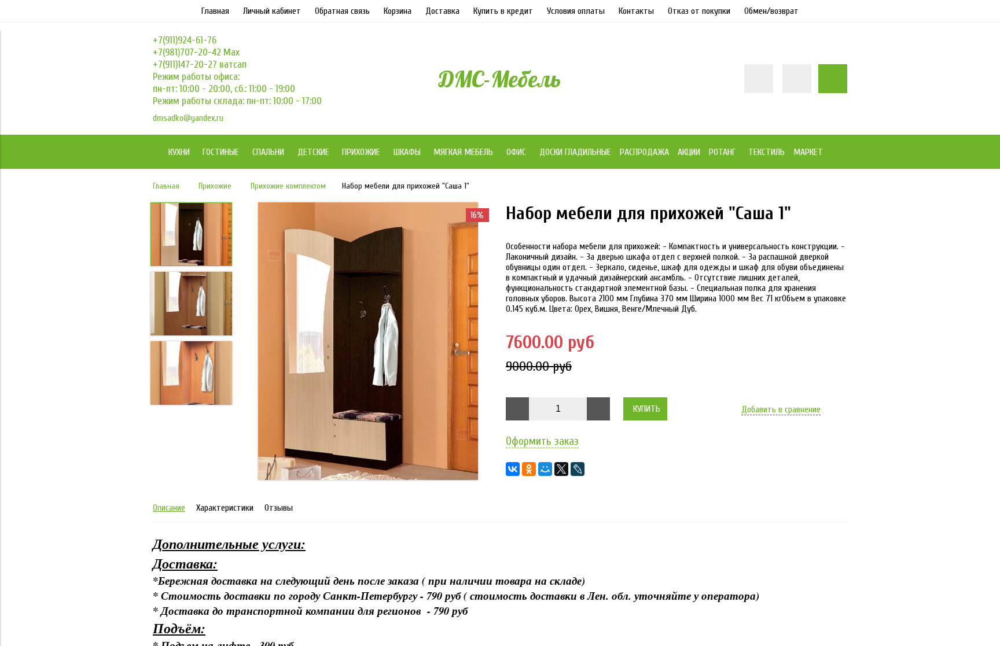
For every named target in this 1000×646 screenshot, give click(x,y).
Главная (215, 11)
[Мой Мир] (545, 469)
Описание (169, 508)
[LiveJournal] (577, 469)
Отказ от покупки (699, 11)
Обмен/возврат (771, 11)
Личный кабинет (272, 11)
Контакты (636, 11)
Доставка (442, 11)
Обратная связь (342, 11)
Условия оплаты (576, 11)
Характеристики (224, 508)
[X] (561, 469)
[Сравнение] (796, 78)
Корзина (397, 11)
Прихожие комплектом (288, 186)
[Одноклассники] (529, 469)
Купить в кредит (503, 11)
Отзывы (278, 508)
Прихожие (214, 186)
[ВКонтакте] (513, 469)
